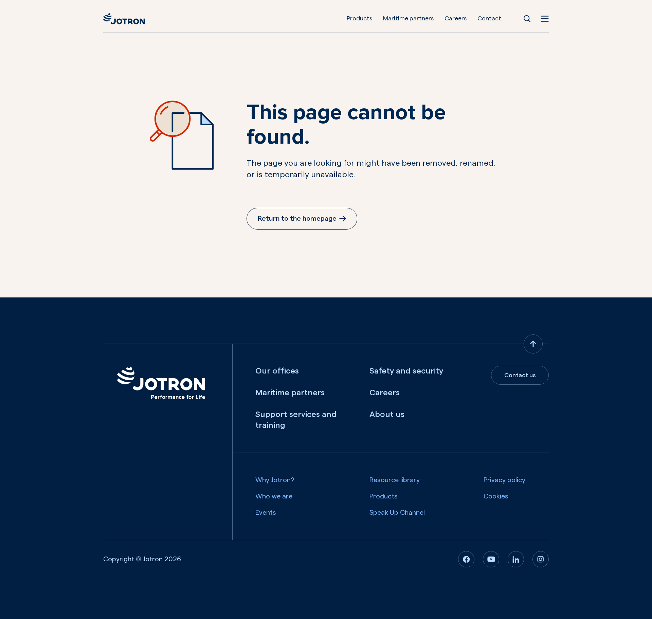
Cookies (496, 496)
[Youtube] (491, 559)
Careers (456, 18)
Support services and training (296, 420)
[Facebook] (466, 559)
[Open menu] (545, 19)
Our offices (277, 371)
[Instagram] (540, 559)
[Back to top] (533, 343)
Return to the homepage (297, 218)
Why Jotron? (274, 480)
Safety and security (406, 371)
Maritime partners (408, 18)
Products (359, 18)
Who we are (273, 496)
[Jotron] (124, 18)
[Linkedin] (516, 559)
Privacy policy (504, 480)
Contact (489, 18)
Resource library (394, 480)
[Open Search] (527, 19)
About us (386, 415)
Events (265, 512)
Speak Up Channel (397, 512)
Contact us (520, 375)
